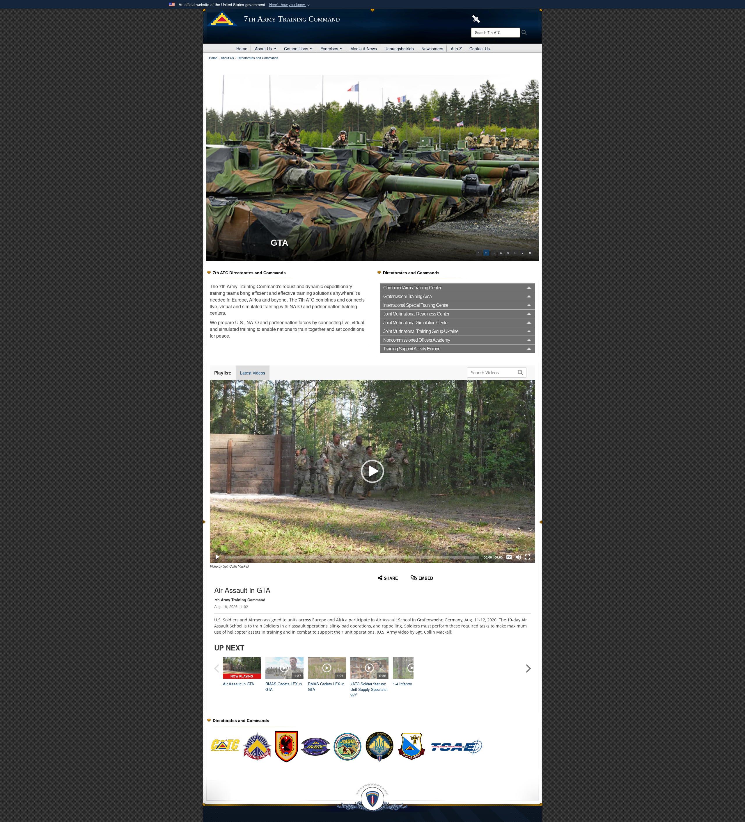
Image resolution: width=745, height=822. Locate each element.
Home (241, 48)
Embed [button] (425, 578)
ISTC (280, 242)
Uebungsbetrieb (399, 48)
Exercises (329, 48)
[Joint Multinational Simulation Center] (347, 746)
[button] (290, 5)
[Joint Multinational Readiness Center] (315, 746)
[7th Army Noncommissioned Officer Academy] (440, 746)
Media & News (363, 48)
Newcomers (432, 48)
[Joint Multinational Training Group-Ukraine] (379, 746)
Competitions (296, 48)
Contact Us (479, 48)
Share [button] (391, 578)
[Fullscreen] (528, 557)
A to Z (456, 48)
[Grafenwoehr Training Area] (257, 746)
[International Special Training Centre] (286, 746)
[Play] (217, 557)
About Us (263, 48)
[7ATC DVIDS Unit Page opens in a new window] (476, 18)
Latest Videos (252, 373)
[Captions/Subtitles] (509, 557)
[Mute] (518, 557)
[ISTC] (372, 168)
